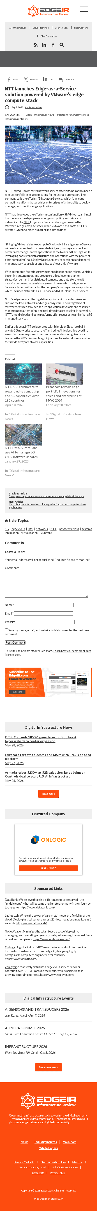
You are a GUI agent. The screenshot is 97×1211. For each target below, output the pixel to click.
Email (9, 613)
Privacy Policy (57, 1173)
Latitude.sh (12, 915)
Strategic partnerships (53, 1162)
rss (35, 45)
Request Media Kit (24, 1162)
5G (7, 529)
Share (15, 79)
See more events (48, 1067)
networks (42, 529)
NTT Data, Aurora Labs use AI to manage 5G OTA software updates (21, 452)
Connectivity (61, 27)
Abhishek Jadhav (33, 107)
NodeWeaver (13, 931)
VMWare (46, 533)
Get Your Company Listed (32, 1167)
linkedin (44, 45)
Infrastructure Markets (16, 118)
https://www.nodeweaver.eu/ (51, 939)
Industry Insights (46, 1142)
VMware (73, 214)
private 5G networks (18, 330)
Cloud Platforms (41, 27)
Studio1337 (57, 1198)
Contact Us (38, 1173)
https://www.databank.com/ (37, 907)
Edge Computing (48, 36)
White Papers (48, 1148)
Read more (48, 793)
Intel (88, 214)
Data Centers (81, 27)
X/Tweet (34, 79)
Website (10, 622)
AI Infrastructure (17, 27)
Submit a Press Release (65, 1167)
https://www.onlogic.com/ (21, 959)
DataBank (11, 899)
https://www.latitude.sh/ (31, 923)
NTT (27, 222)
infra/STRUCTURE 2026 (30, 1049)
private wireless (69, 529)
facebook (53, 45)
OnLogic (10, 947)
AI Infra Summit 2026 (41, 1031)
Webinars (69, 1142)
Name (9, 605)
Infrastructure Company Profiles (72, 114)
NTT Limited (13, 191)
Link (51, 79)
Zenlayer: (11, 967)
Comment (69, 79)
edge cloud (18, 529)
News (24, 1142)
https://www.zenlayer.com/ (57, 974)
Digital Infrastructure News (40, 114)
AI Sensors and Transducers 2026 (37, 1012)
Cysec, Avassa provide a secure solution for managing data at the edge (46, 496)
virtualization (29, 533)
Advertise (77, 1162)
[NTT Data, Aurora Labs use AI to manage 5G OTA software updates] (23, 434)
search (62, 45)
